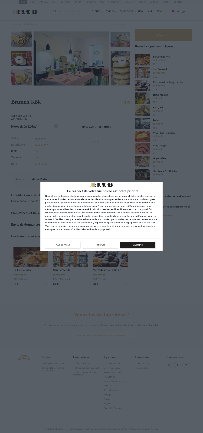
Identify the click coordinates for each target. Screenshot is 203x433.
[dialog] (101, 216)
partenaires (63, 196)
